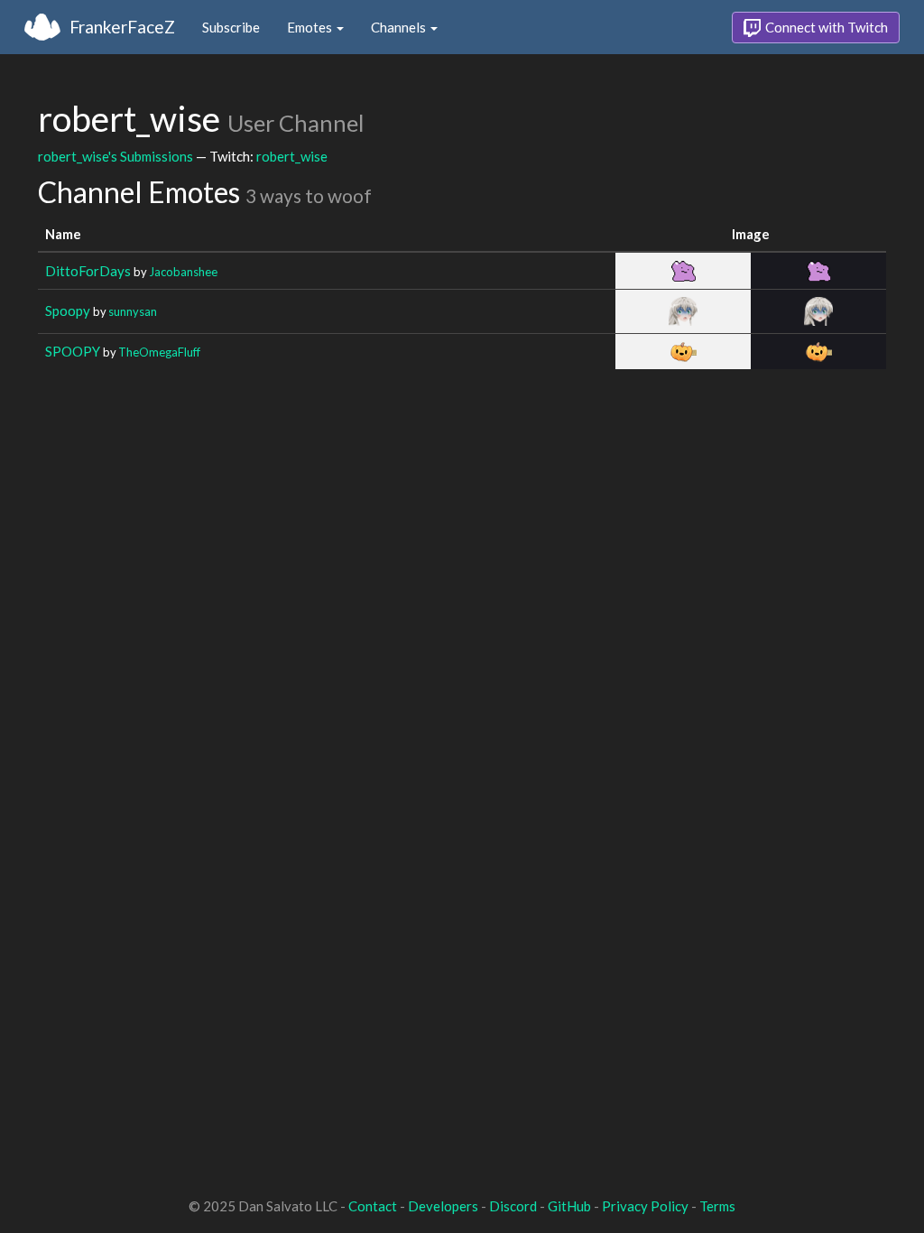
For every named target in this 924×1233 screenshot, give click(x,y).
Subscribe (231, 27)
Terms (717, 1206)
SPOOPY (72, 351)
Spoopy (67, 310)
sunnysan (132, 311)
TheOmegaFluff (159, 352)
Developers (443, 1206)
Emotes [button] (311, 27)
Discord (513, 1206)
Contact (372, 1206)
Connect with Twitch (825, 27)
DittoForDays (88, 271)
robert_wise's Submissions (115, 156)
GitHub (569, 1206)
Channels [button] (400, 27)
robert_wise (292, 156)
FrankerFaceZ (122, 26)
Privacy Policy (645, 1206)
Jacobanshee (183, 271)
